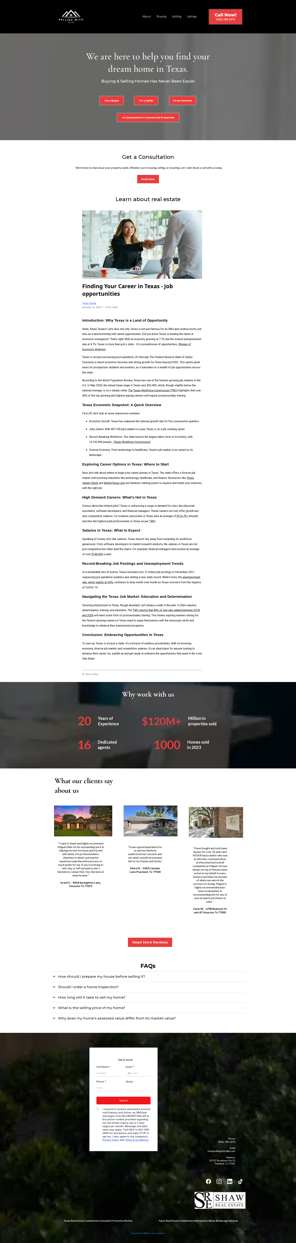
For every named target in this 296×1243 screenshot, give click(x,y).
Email (130, 1066)
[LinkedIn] (229, 1181)
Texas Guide (89, 303)
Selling (176, 16)
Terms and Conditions (155, 1233)
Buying (161, 16)
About (146, 16)
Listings (192, 16)
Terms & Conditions (137, 1139)
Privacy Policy (110, 1139)
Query (129, 1081)
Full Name (103, 1066)
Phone (101, 1081)
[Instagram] (219, 1181)
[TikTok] (240, 1181)
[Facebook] (208, 1181)
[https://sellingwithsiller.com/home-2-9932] (71, 16)
